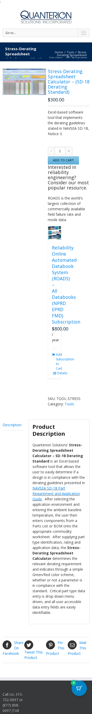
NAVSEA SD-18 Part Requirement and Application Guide (56, 493)
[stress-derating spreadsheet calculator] (24, 82)
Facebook (13, 648)
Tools (70, 52)
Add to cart (63, 160)
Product (33, 655)
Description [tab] (12, 424)
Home (59, 52)
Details (55, 373)
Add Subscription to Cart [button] (54, 361)
